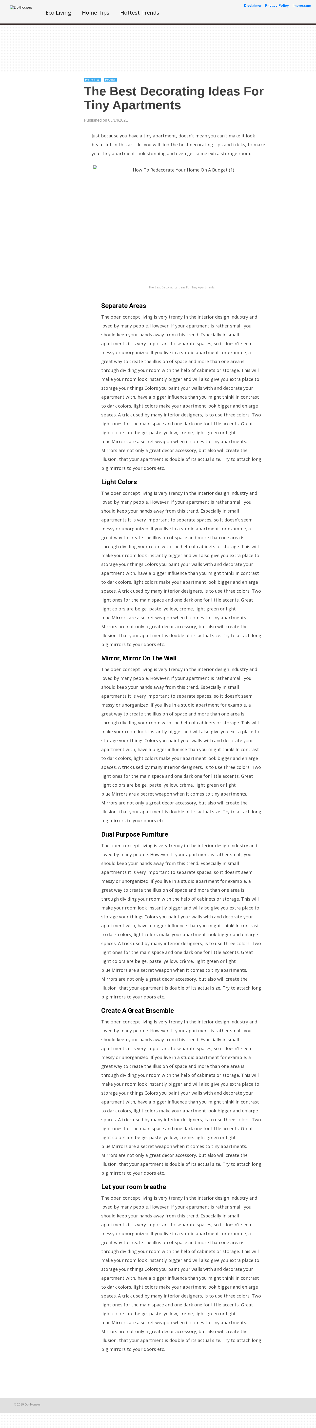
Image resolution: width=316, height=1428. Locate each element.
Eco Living (58, 12)
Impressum (302, 5)
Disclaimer (252, 5)
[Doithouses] (21, 7)
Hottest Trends (139, 12)
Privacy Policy (277, 5)
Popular (110, 79)
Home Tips (95, 12)
